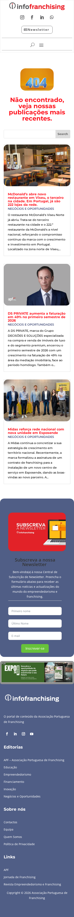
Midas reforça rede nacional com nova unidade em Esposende (36, 431)
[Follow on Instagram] (22, 17)
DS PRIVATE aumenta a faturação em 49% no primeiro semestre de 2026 (36, 317)
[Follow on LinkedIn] (42, 17)
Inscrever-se (34, 648)
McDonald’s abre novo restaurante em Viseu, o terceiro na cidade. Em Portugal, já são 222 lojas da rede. (36, 199)
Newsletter (38, 29)
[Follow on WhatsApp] (52, 17)
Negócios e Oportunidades (31, 209)
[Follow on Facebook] (32, 17)
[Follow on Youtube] (31, 734)
